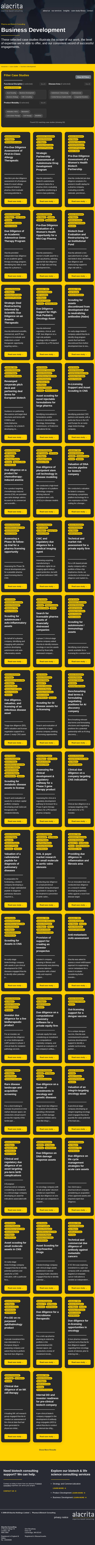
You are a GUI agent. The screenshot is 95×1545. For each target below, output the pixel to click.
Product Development (75, 927)
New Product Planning (12, 459)
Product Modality (16, 103)
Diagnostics (9, 840)
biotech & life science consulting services (70, 1472)
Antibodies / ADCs (42, 289)
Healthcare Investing (75, 220)
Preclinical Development (76, 145)
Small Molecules (10, 465)
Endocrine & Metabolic (44, 387)
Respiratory (8, 849)
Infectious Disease (82, 456)
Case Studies (14, 66)
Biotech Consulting (43, 1226)
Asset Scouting (73, 292)
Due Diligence (9, 139)
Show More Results (47, 1450)
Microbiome (72, 683)
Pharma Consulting (51, 390)
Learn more (58, 1488)
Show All (43, 84)
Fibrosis (71, 846)
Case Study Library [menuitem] (78, 11)
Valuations (40, 220)
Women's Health (74, 151)
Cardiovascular (41, 837)
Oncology (8, 220)
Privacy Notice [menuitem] (61, 1517)
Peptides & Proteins (11, 846)
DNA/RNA (72, 456)
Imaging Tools (52, 530)
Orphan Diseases (10, 1076)
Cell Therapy (53, 453)
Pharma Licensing (10, 226)
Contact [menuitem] (90, 11)
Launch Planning (42, 840)
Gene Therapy (20, 217)
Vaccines (71, 459)
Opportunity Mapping (43, 689)
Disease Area (59, 84)
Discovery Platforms (75, 677)
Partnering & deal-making (13, 142)
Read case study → (15, 201)
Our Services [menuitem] (57, 11)
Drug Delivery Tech (43, 382)
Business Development (12, 136)
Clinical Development (43, 379)
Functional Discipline (18, 84)
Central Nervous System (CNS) (46, 376)
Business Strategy (10, 373)
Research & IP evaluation (44, 148)
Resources (4, 66)
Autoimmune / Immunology (45, 136)
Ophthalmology (10, 1310)
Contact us (8, 1491)
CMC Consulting (42, 295)
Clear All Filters (83, 77)
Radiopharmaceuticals (44, 1079)
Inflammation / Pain (11, 608)
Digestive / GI (41, 683)
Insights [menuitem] (66, 11)
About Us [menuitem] (46, 11)
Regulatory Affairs (51, 303)
